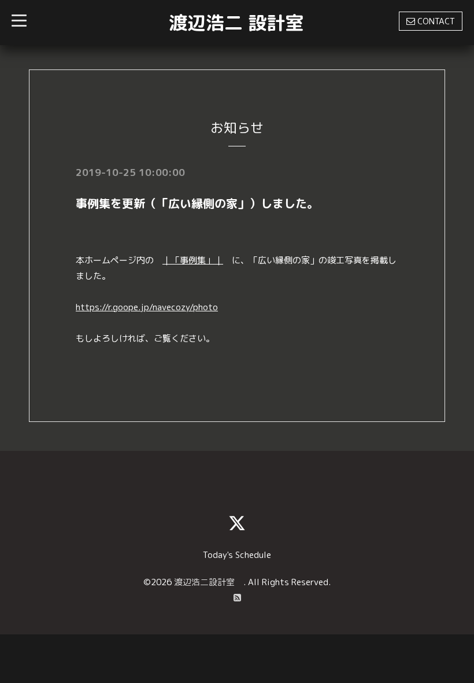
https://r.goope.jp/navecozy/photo (147, 307)
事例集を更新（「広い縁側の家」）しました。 (197, 203)
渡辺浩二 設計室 (236, 22)
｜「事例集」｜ (192, 260)
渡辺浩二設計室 (208, 582)
